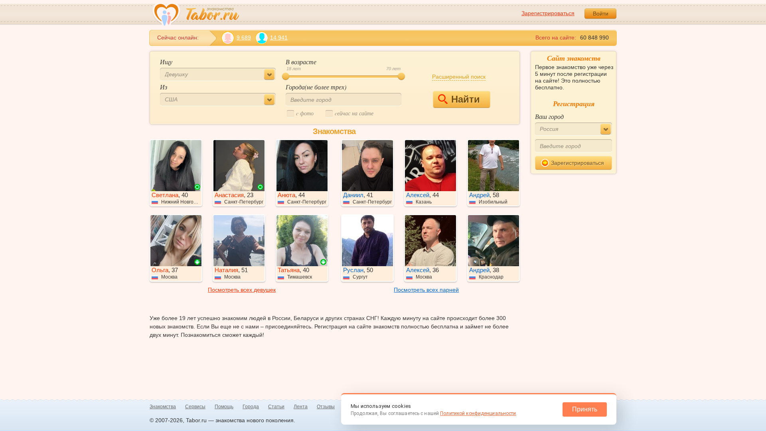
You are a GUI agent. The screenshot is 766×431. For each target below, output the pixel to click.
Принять (584, 409)
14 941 (279, 37)
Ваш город (549, 116)
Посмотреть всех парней (426, 290)
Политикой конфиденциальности (478, 413)
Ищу (166, 61)
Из (163, 87)
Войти (600, 13)
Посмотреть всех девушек (242, 290)
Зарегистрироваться (547, 13)
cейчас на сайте (354, 113)
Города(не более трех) (316, 87)
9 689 (244, 37)
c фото (305, 113)
